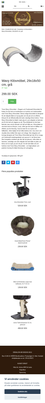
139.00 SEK (22, 287)
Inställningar (22, 397)
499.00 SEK (22, 328)
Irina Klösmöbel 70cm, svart (22, 202)
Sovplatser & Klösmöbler (25, 29)
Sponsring (22, 372)
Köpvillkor (22, 370)
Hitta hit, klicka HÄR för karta (22, 367)
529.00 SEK (22, 206)
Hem (4, 29)
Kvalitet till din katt (11, 29)
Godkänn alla (22, 391)
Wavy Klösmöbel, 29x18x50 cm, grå (12, 31)
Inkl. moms (23, 2)
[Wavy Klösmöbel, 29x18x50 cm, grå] (22, 55)
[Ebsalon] (22, 18)
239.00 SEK (22, 246)
